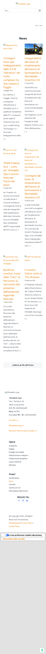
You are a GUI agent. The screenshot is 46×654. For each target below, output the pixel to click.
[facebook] (19, 500)
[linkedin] (27, 500)
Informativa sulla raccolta (14, 539)
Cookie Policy (14, 526)
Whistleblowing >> (16, 425)
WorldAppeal (14, 523)
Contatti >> (13, 420)
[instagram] (23, 500)
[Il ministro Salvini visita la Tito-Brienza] (34, 260)
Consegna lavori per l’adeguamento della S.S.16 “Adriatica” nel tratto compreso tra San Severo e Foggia (12, 73)
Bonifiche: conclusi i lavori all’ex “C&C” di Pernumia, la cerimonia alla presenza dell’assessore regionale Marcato (12, 284)
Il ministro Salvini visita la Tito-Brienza (33, 273)
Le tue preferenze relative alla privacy (25, 535)
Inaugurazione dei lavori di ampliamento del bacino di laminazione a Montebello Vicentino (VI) (33, 69)
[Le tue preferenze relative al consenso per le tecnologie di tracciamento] (42, 650)
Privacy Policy (26, 523)
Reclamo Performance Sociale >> (23, 431)
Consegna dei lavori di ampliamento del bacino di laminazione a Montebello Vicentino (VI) (33, 186)
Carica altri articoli (23, 365)
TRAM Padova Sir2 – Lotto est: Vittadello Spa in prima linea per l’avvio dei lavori (11, 173)
